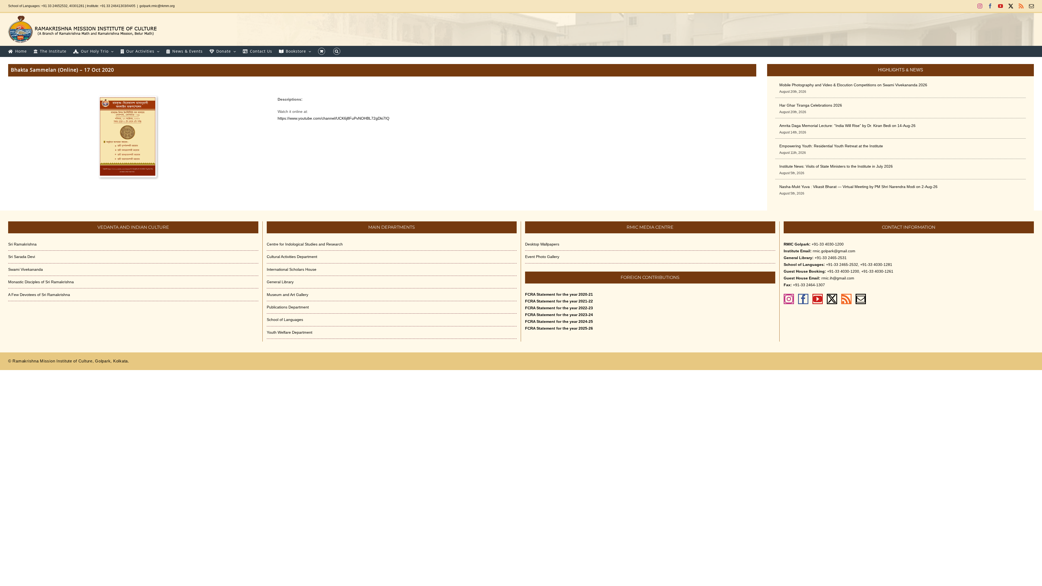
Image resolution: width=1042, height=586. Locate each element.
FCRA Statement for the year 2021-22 (559, 301)
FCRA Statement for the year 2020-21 (559, 294)
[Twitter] (832, 299)
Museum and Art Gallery (287, 294)
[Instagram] (789, 299)
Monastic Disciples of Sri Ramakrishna (41, 282)
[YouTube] (817, 299)
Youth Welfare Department (289, 332)
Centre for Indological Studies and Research (305, 244)
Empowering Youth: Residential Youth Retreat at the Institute (831, 146)
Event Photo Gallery (542, 256)
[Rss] (846, 299)
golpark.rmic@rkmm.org (157, 6)
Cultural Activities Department (292, 256)
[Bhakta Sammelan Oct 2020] (128, 98)
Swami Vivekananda (25, 269)
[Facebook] (803, 299)
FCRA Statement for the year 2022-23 (559, 308)
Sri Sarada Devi (21, 256)
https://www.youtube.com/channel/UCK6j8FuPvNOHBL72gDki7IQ (333, 118)
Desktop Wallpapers (542, 244)
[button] (336, 51)
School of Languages (285, 319)
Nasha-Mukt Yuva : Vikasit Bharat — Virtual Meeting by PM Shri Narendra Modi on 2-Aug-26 (858, 186)
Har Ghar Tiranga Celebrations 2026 (810, 105)
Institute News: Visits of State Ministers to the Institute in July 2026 (836, 166)
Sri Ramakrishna (22, 244)
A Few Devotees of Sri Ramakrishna (39, 294)
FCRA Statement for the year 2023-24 (559, 315)
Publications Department (288, 307)
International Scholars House (291, 269)
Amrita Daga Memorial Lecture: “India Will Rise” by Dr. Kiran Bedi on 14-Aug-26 (847, 125)
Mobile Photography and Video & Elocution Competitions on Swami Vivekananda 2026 (853, 85)
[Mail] (861, 299)
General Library (280, 282)
